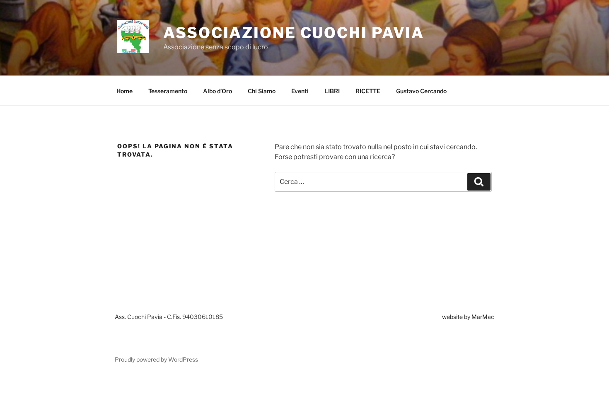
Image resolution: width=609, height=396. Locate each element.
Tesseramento (167, 90)
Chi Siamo (262, 90)
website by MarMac (468, 316)
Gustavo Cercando (421, 90)
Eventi (300, 90)
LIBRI (332, 90)
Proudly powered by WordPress (156, 359)
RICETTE (367, 90)
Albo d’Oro (217, 90)
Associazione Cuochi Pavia (293, 33)
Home (124, 90)
